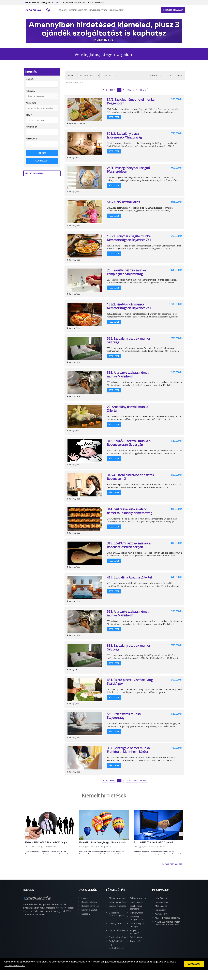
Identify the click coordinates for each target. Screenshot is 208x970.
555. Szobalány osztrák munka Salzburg (128, 340)
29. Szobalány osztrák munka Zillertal (127, 408)
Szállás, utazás (136, 937)
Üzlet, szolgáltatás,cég (116, 946)
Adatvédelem (161, 913)
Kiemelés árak (161, 902)
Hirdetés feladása (173, 10)
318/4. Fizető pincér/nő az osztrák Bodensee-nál (130, 476)
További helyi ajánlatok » (173, 864)
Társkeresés (135, 941)
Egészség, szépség (117, 906)
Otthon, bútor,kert (117, 930)
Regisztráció (48, 2)
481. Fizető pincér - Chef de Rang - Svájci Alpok (131, 681)
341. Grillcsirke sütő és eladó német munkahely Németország (129, 511)
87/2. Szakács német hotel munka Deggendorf (131, 101)
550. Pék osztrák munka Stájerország (124, 715)
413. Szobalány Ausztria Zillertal (129, 577)
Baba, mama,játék (117, 902)
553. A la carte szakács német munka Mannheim (128, 374)
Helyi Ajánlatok (116, 10)
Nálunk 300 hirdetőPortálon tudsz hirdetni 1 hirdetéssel (80, 2)
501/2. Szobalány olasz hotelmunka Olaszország (124, 135)
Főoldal (63, 10)
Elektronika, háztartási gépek (116, 914)
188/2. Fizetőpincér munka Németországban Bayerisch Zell (129, 306)
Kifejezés (30, 79)
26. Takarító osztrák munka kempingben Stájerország (126, 272)
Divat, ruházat (136, 902)
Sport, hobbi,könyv (117, 937)
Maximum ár (31, 138)
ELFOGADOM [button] (194, 964)
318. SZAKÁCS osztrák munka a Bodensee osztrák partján (129, 442)
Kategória (30, 91)
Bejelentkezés (33, 2)
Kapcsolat (85, 913)
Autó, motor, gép (138, 898)
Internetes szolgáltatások (136, 918)
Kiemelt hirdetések (98, 10)
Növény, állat (115, 923)
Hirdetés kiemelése (78, 10)
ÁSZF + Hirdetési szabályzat (167, 917)
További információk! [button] (15, 965)
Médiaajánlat (161, 906)
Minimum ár (31, 126)
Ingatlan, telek (136, 912)
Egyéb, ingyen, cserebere (136, 907)
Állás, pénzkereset (117, 898)
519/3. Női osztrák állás (123, 202)
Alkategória (31, 103)
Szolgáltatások (115, 941)
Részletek (114, 117)
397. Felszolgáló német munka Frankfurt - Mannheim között (128, 749)
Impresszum (160, 910)
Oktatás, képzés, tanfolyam (137, 925)
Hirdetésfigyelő (34, 173)
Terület (29, 114)
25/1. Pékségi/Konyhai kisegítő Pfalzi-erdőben (128, 169)
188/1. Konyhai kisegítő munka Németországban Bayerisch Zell (129, 238)
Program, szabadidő (134, 932)
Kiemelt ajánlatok (89, 910)
